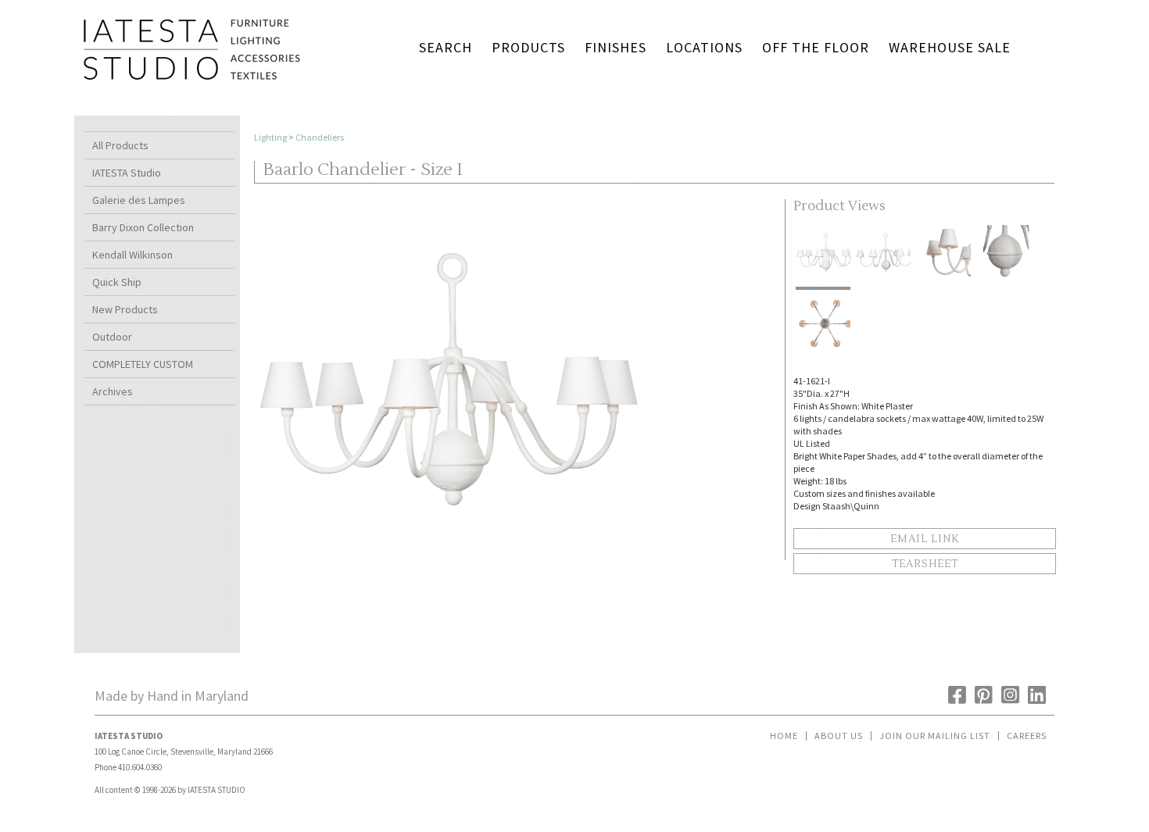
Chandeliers (319, 137)
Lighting (270, 137)
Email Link (924, 539)
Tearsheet (925, 564)
